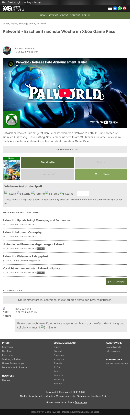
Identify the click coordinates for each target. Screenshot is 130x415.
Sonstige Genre (27, 23)
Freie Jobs (7, 355)
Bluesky (57, 347)
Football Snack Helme (117, 363)
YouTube (58, 383)
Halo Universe (113, 351)
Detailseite (48, 162)
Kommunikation (80, 412)
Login (18, 2)
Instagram (59, 359)
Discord (58, 351)
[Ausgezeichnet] (67, 193)
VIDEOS (64, 15)
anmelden (83, 300)
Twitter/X (58, 375)
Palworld (41, 23)
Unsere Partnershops (13, 363)
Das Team (7, 351)
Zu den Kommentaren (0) (65, 149)
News (14, 23)
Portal (6, 23)
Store (102, 174)
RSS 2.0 (6, 380)
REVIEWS (53, 15)
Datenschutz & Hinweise (14, 367)
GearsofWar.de (113, 347)
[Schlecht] (10, 193)
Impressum (7, 347)
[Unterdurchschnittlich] (24, 193)
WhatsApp (59, 379)
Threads (58, 363)
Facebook (59, 355)
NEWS (43, 15)
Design (66, 412)
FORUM (86, 15)
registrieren (104, 300)
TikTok (57, 367)
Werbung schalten (11, 359)
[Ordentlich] (53, 193)
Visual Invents (52, 412)
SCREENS (75, 15)
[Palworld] (11, 168)
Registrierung (34, 2)
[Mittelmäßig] (38, 193)
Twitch (57, 371)
